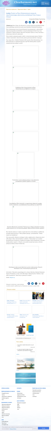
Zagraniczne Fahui (20, 394)
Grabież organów (5, 398)
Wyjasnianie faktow (22, 9)
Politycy (18, 407)
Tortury (3, 394)
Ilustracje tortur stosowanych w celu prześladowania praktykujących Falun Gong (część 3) (25, 317)
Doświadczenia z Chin (21, 396)
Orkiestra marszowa (6, 413)
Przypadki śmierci (5, 393)
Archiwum (19, 398)
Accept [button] (43, 428)
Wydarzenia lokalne (6, 405)
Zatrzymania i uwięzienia (7, 396)
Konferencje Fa (5, 409)
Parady (3, 410)
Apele (29, 9)
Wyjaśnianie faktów (6, 407)
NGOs (18, 405)
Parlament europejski (21, 402)
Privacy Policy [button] (13, 428)
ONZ (18, 404)
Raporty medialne (5, 415)
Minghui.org (12, 277)
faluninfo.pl (4, 423)
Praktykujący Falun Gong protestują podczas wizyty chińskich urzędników (11, 302)
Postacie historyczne (37, 391)
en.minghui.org (5, 424)
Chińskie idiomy (36, 393)
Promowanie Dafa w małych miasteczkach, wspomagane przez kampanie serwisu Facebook (25, 302)
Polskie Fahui (19, 393)
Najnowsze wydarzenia (11, 9)
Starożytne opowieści (37, 390)
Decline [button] (35, 428)
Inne (3, 399)
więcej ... (18, 354)
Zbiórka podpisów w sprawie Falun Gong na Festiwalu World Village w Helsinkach (38, 302)
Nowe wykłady (19, 341)
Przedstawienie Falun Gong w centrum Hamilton (38, 316)
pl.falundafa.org (5, 421)
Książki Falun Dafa (30, 335)
